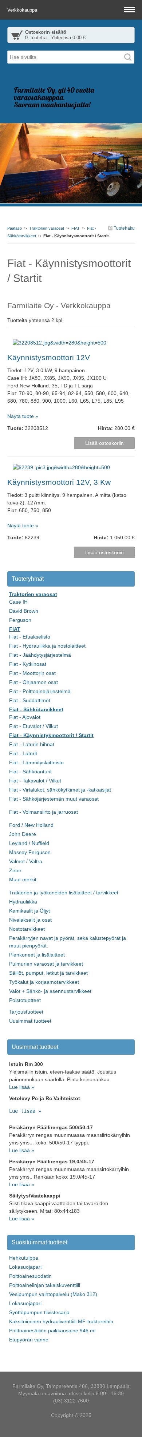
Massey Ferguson (30, 852)
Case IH (18, 602)
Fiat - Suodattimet (29, 700)
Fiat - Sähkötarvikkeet (36, 709)
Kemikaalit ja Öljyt (29, 911)
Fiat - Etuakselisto (29, 637)
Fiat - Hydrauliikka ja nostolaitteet (47, 646)
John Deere (22, 834)
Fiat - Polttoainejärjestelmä (40, 691)
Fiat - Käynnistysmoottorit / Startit (51, 735)
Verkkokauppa (23, 10)
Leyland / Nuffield (29, 843)
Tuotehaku (124, 228)
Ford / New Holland (31, 825)
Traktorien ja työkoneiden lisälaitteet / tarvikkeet (63, 892)
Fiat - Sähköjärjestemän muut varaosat (54, 799)
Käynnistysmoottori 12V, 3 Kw (59, 482)
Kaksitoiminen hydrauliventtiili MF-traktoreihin (61, 1321)
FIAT (75, 228)
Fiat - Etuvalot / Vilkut (33, 726)
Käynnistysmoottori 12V (48, 357)
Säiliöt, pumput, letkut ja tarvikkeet (48, 973)
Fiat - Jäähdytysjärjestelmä (40, 655)
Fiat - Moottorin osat (32, 673)
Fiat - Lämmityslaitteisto (36, 762)
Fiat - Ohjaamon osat (33, 682)
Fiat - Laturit (23, 753)
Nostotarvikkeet (27, 929)
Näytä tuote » (22, 416)
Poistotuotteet (25, 1000)
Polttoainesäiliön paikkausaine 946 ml (52, 1330)
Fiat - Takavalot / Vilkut (35, 781)
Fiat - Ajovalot (24, 717)
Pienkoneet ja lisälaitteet (37, 955)
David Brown (23, 611)
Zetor (15, 870)
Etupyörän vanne (28, 1340)
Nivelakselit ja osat (30, 920)
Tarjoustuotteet (26, 1012)
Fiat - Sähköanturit (30, 771)
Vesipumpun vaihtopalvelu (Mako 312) (53, 1294)
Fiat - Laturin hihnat (31, 744)
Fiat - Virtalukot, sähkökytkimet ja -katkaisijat (60, 790)
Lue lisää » (21, 1087)
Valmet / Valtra (25, 861)
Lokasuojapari (25, 1267)
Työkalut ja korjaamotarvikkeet (44, 982)
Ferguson (20, 620)
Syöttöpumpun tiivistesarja (39, 1312)
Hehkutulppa (23, 1258)
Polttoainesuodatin (30, 1276)
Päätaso (14, 228)
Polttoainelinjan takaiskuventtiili (44, 1285)
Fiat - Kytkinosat (27, 664)
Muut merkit (22, 879)
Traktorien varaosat (46, 228)
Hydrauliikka (23, 902)
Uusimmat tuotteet (30, 1021)
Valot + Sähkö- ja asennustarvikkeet (50, 991)
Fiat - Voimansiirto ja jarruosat (43, 812)
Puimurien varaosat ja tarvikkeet (46, 964)
